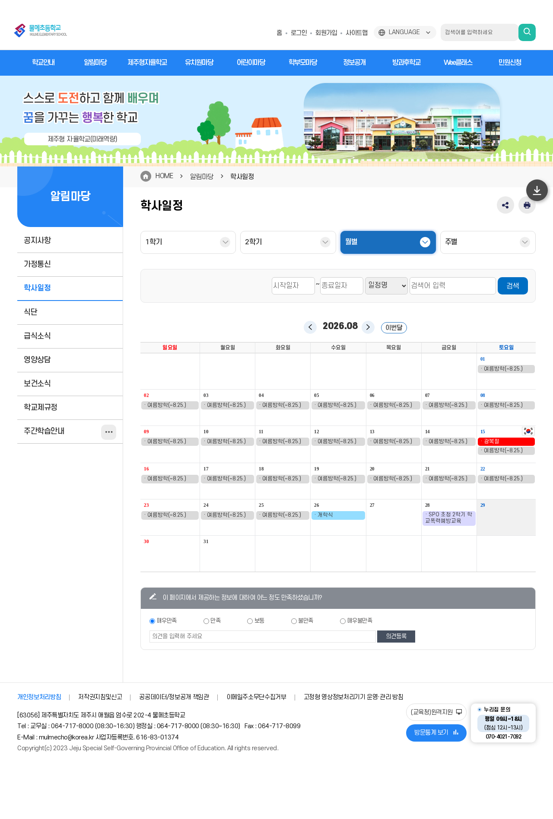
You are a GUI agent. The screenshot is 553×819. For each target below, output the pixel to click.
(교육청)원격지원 (432, 712)
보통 (259, 620)
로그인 (299, 33)
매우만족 (167, 620)
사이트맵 (356, 33)
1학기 (153, 242)
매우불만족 (359, 620)
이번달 (393, 328)
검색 (512, 286)
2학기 (253, 242)
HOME (164, 176)
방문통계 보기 (431, 732)
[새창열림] (528, 432)
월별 (351, 242)
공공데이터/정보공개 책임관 (174, 697)
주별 (451, 242)
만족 (215, 620)
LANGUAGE (404, 32)
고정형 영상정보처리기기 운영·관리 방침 (354, 697)
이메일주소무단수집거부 (256, 697)
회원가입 (326, 33)
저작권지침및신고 (100, 697)
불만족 (305, 620)
